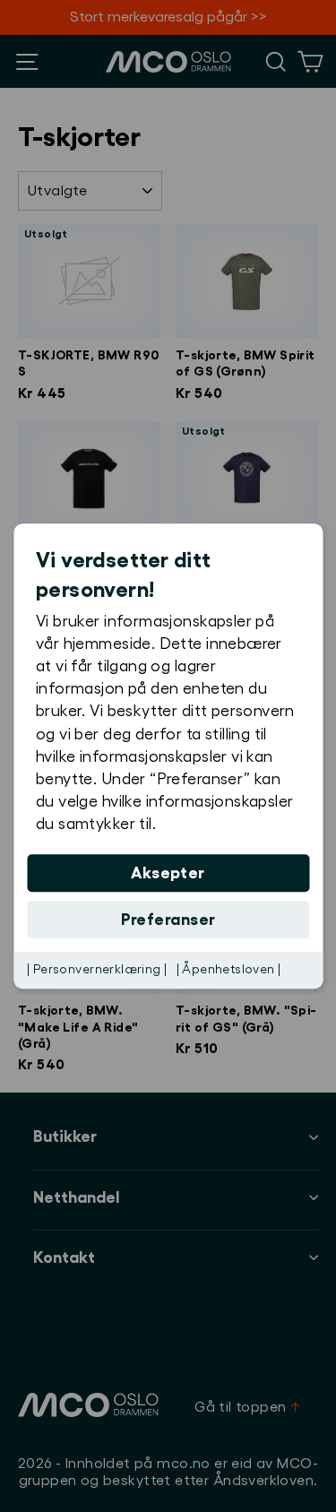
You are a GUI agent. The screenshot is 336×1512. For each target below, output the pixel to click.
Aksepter (168, 873)
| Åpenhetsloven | (229, 969)
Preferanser (168, 920)
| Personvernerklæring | (97, 969)
